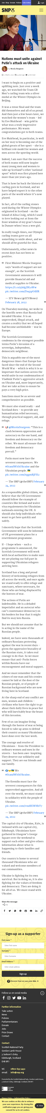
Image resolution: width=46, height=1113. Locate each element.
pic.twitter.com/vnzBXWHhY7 (23, 805)
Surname (6, 951)
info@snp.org (17, 1072)
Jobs (4, 1028)
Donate (12, 3)
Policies (18, 3)
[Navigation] (41, 10)
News (4, 1014)
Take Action (26, 3)
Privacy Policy (7, 1098)
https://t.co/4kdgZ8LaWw (21, 287)
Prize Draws (7, 1032)
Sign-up (23, 973)
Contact (5, 1035)
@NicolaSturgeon (19, 427)
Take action (7, 1010)
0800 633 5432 (18, 1068)
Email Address (8, 961)
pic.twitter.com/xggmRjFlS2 (22, 474)
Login (42, 3)
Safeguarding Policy (22, 1098)
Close (41, 1106)
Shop (7, 3)
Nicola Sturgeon (17, 68)
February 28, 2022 (16, 302)
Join (3, 3)
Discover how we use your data (22, 981)
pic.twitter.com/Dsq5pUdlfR (22, 291)
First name (7, 940)
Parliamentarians (10, 1021)
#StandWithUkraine (17, 466)
